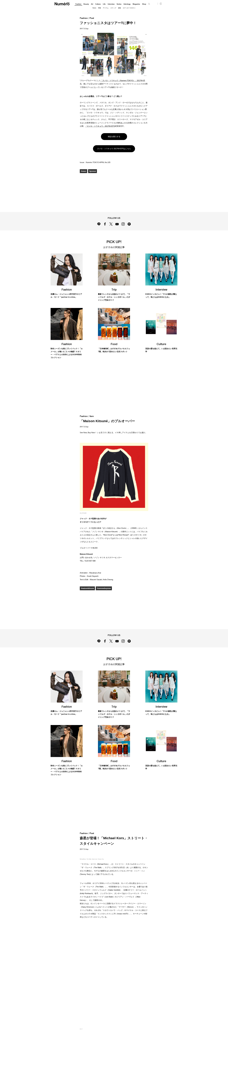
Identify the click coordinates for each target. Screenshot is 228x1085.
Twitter (111, 224)
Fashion (78, 4)
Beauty (86, 4)
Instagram (123, 224)
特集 (99, 8)
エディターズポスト (129, 8)
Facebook (105, 224)
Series (119, 4)
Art (92, 4)
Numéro (62, 3)
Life (104, 4)
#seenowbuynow (104, 588)
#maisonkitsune (87, 588)
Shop (144, 4)
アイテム (106, 8)
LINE (98, 224)
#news (83, 171)
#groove (92, 171)
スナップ (113, 8)
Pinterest (129, 224)
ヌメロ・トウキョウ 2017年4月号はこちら (114, 149)
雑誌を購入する (114, 137)
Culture (98, 4)
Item (92, 416)
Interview (111, 4)
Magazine (136, 4)
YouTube (117, 224)
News (94, 8)
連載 (119, 8)
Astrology (127, 4)
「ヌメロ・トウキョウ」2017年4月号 (100, 126)
